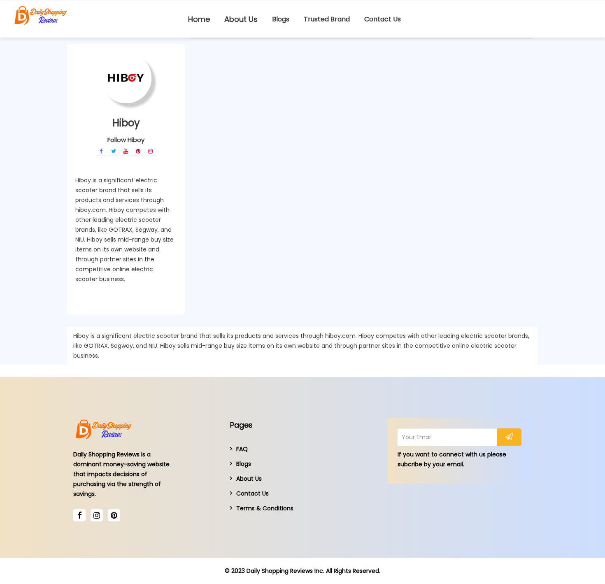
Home (199, 19)
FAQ (242, 449)
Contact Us (382, 19)
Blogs (280, 19)
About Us (241, 19)
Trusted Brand (327, 19)
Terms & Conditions (264, 508)
